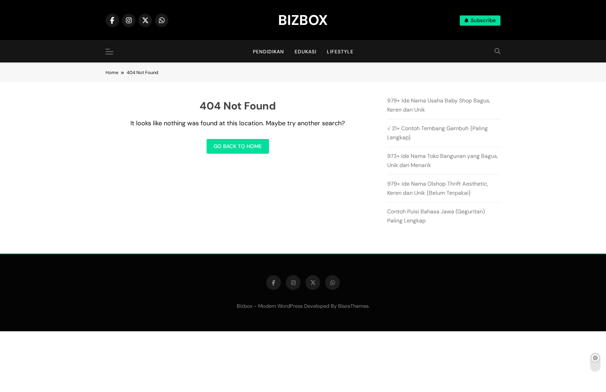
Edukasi (305, 51)
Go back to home (238, 146)
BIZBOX (303, 20)
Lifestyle (340, 51)
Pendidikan (268, 51)
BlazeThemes (353, 306)
